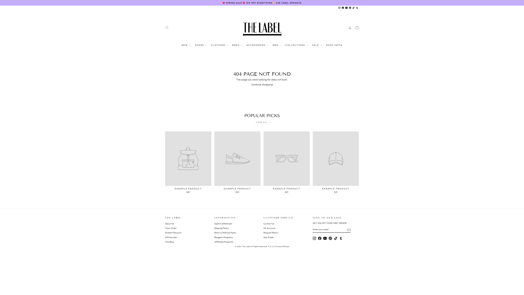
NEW (185, 45)
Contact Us (269, 223)
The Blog (169, 242)
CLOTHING (218, 45)
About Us (169, 223)
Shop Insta (334, 45)
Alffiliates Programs (223, 242)
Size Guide (269, 237)
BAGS (236, 45)
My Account (269, 228)
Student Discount (173, 232)
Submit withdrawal (223, 223)
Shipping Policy (221, 228)
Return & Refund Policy (225, 232)
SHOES (200, 45)
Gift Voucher (171, 237)
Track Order (171, 228)
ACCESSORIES (256, 45)
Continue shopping (262, 84)
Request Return (271, 232)
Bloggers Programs (223, 237)
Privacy (278, 246)
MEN (276, 45)
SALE (316, 45)
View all (262, 122)
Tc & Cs (271, 246)
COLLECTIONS (295, 45)
